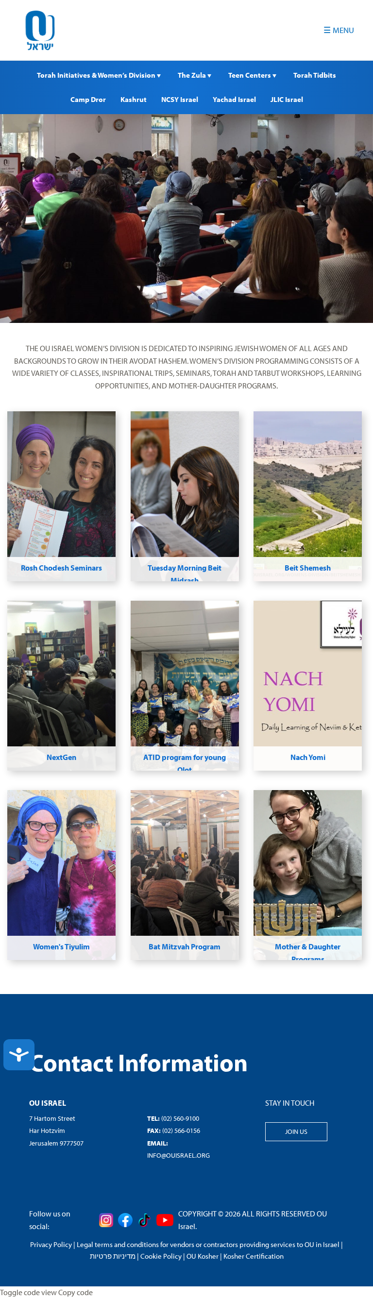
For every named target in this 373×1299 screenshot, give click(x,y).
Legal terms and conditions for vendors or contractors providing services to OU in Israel (208, 1244)
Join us (296, 1131)
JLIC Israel (287, 99)
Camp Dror (88, 99)
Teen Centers (250, 75)
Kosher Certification (253, 1256)
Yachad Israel (234, 99)
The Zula (192, 75)
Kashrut (133, 99)
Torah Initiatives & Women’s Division (97, 75)
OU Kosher (202, 1256)
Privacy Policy (51, 1244)
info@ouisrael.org (178, 1155)
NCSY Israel (179, 99)
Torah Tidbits (314, 75)
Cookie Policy (161, 1256)
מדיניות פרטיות (113, 1256)
